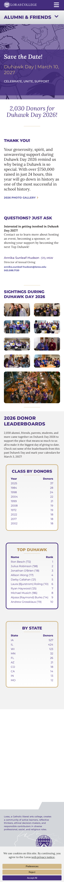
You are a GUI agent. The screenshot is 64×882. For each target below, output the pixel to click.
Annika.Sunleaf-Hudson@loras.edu (25, 266)
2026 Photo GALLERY (20, 197)
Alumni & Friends (27, 17)
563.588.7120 (11, 270)
